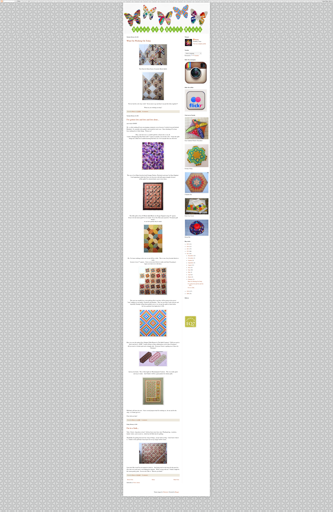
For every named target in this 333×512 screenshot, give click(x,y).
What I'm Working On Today (139, 40)
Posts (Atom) (136, 482)
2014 (188, 246)
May (189, 272)
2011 (188, 253)
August (190, 265)
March (190, 277)
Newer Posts (130, 479)
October (190, 260)
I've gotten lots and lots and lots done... (143, 119)
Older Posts (176, 479)
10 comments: (145, 111)
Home (153, 479)
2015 (188, 244)
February (190, 279)
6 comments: (145, 420)
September (191, 263)
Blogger (177, 492)
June (189, 270)
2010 (188, 291)
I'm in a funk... (133, 428)
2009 (188, 293)
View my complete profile (199, 44)
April (189, 274)
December (190, 255)
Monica (197, 40)
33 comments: (145, 475)
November (191, 258)
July (189, 267)
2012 (188, 251)
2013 (188, 249)
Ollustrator (165, 492)
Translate (196, 55)
